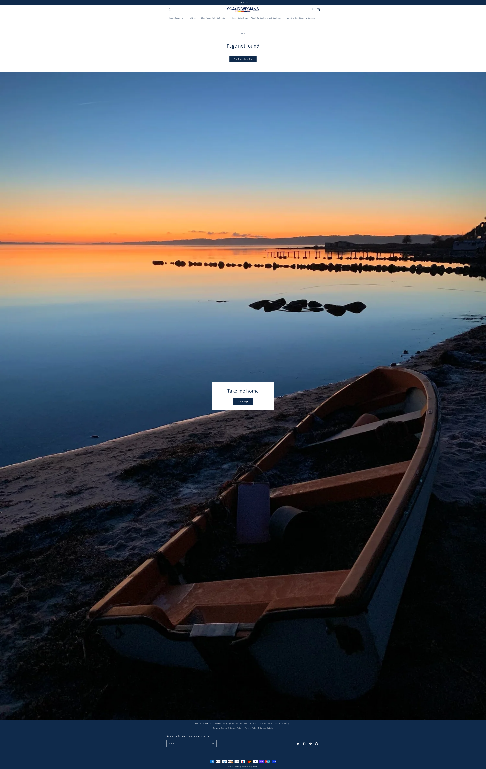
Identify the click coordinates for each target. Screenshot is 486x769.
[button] (169, 10)
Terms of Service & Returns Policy (227, 728)
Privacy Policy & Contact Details (259, 728)
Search (198, 723)
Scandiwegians (239, 766)
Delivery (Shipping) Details (226, 723)
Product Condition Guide (261, 723)
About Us (207, 723)
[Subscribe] (213, 743)
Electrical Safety (282, 723)
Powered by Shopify (251, 766)
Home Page (243, 401)
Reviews (244, 723)
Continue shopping (243, 59)
